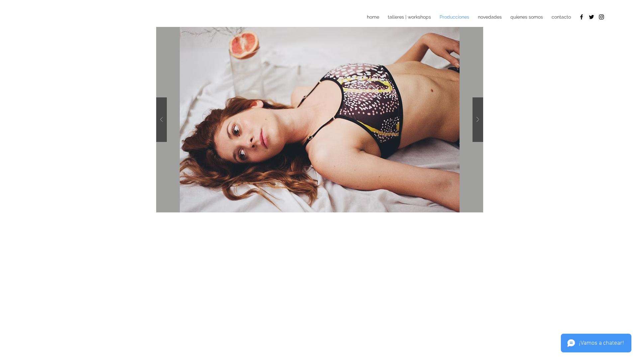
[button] (319, 119)
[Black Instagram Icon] (601, 17)
